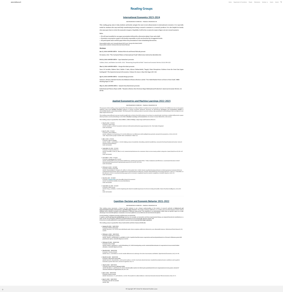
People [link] (250, 2)
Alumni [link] (277, 2)
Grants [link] (271, 2)
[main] (141, 8)
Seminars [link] (264, 2)
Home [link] (230, 2)
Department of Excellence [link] (240, 2)
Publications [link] (257, 2)
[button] (281, 2)
